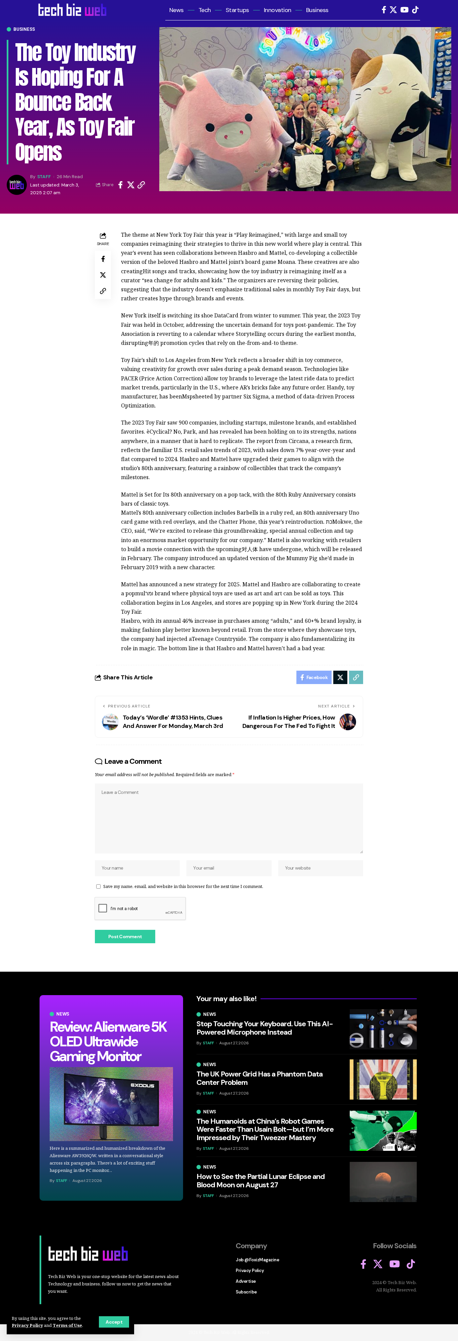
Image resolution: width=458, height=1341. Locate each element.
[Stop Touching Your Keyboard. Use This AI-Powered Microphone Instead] (383, 1029)
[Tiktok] (415, 10)
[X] (393, 10)
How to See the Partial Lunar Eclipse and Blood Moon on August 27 (260, 1180)
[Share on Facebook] (120, 184)
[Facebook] (384, 10)
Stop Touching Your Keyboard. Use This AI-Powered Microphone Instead (264, 1028)
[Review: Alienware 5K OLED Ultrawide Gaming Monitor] (111, 1104)
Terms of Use (67, 1325)
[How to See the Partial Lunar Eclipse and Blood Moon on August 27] (383, 1182)
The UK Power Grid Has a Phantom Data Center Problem (259, 1078)
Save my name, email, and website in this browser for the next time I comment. (183, 886)
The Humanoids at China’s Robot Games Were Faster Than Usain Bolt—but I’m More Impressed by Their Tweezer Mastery (265, 1129)
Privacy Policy (27, 1325)
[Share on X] (130, 184)
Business (24, 29)
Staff (44, 176)
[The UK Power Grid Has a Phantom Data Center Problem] (383, 1079)
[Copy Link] (141, 184)
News (62, 1014)
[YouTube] (404, 10)
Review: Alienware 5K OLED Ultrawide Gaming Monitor (108, 1041)
